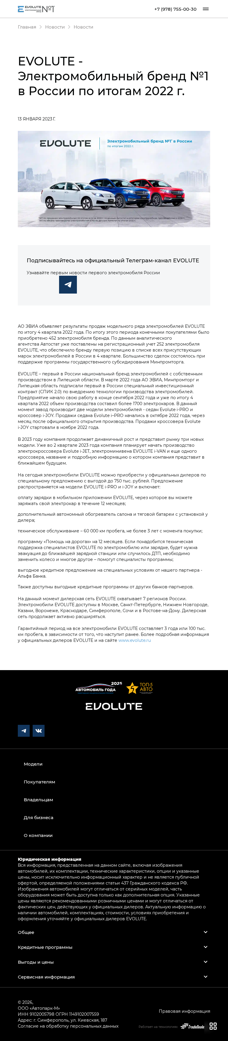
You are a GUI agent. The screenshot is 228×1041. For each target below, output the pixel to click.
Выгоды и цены (36, 962)
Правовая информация (184, 1011)
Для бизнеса (38, 817)
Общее (26, 932)
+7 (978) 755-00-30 (175, 9)
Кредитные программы (45, 947)
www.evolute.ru (134, 640)
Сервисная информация (46, 977)
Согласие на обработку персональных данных (68, 1026)
